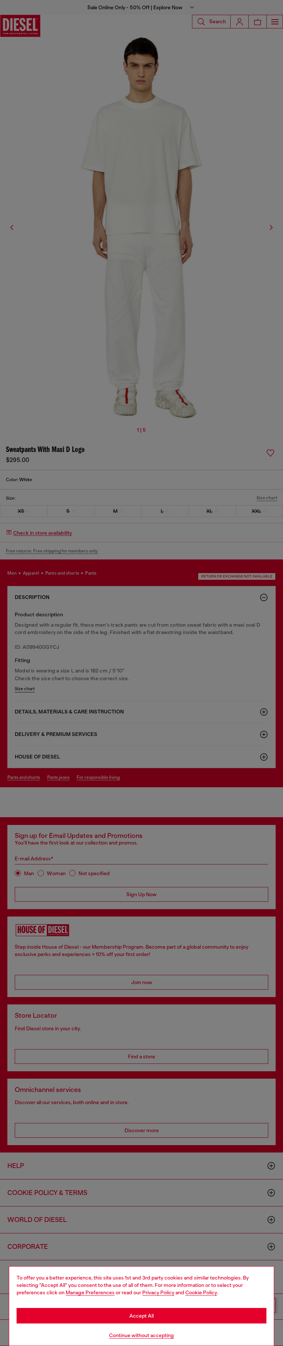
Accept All (141, 1316)
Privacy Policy (158, 1292)
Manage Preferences (90, 1292)
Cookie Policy (201, 1292)
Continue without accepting (141, 1335)
